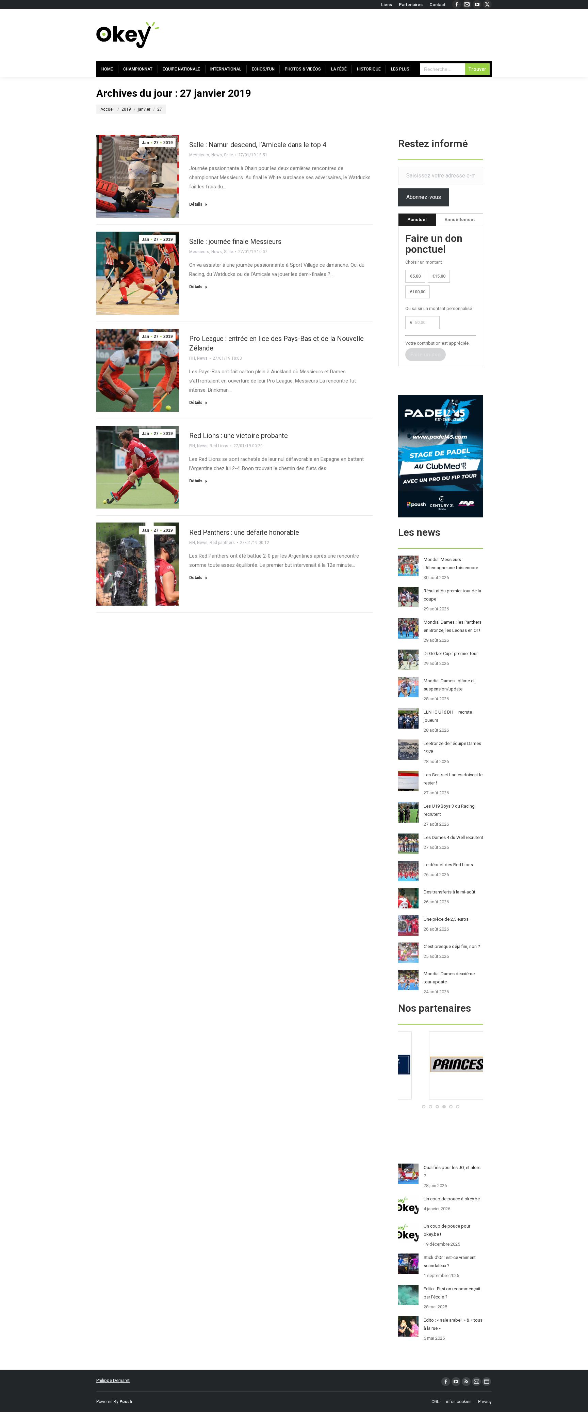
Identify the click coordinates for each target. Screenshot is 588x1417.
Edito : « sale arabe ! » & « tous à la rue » (453, 1324)
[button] (423, 1106)
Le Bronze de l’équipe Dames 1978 (452, 747)
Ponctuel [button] (417, 219)
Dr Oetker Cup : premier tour (451, 653)
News (216, 155)
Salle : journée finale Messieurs (235, 241)
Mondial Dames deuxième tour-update (449, 977)
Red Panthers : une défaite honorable (244, 532)
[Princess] (441, 1098)
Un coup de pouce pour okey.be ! (447, 1230)
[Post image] (408, 566)
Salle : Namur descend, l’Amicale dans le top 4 (257, 145)
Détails (195, 204)
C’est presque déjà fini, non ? (452, 946)
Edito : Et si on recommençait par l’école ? (452, 1292)
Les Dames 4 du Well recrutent (453, 837)
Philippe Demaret (113, 1380)
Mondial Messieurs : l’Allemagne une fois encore (451, 563)
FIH (192, 358)
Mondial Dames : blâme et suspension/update (449, 684)
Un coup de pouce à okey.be (452, 1198)
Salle (228, 155)
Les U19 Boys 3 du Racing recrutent (449, 810)
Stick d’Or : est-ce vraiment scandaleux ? (450, 1261)
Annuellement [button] (459, 219)
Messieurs (199, 155)
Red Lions (219, 445)
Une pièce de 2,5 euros (446, 919)
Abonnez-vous (423, 197)
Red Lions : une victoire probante (238, 436)
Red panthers (222, 542)
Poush (125, 1401)
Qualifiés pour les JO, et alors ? (452, 1171)
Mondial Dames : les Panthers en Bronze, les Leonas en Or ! (452, 626)
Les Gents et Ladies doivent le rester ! (453, 778)
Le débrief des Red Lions (448, 864)
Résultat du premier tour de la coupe (452, 595)
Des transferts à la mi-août (449, 891)
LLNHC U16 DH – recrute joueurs (448, 716)
